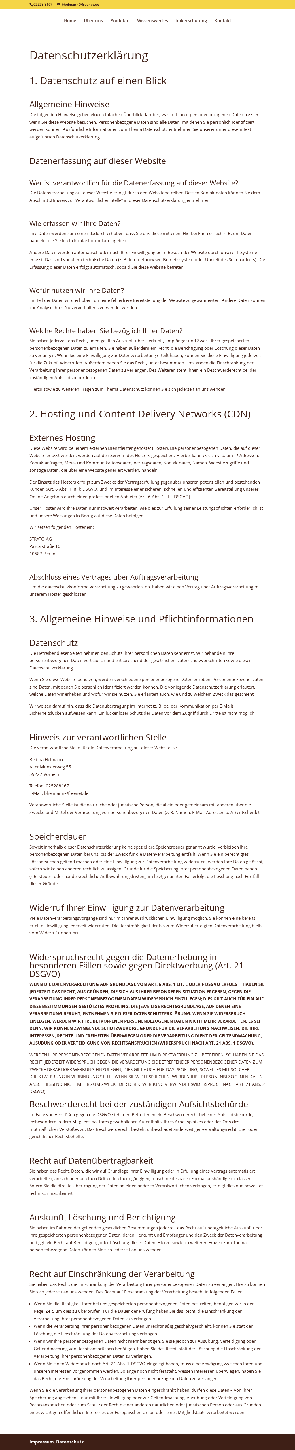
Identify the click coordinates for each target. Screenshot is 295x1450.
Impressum (41, 1442)
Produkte (120, 20)
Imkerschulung (191, 20)
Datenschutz (70, 1442)
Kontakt (222, 20)
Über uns (93, 20)
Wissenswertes (152, 20)
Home (70, 20)
